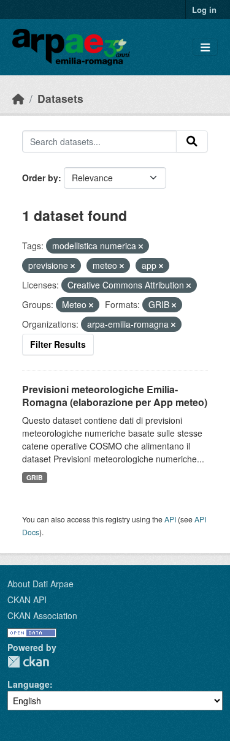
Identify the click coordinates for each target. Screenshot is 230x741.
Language (28, 684)
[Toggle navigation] (205, 47)
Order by (40, 177)
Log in (204, 9)
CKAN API (27, 599)
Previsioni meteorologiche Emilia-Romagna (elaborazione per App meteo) (114, 395)
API (170, 519)
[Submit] (192, 141)
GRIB (34, 477)
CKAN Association (42, 615)
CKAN (28, 661)
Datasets (60, 98)
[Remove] (141, 246)
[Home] (18, 98)
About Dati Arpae (40, 583)
